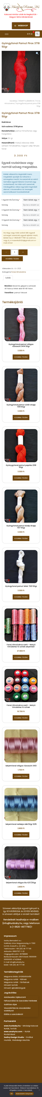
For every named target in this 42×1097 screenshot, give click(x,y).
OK (12, 1094)
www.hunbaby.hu (12, 1026)
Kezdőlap (13, 101)
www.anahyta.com (13, 1031)
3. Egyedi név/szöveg (11, 220)
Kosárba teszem (12, 259)
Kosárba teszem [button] (21, 357)
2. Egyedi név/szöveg (11, 210)
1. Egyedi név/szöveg (11, 200)
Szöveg (5, 205)
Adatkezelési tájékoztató (15, 997)
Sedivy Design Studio (14, 1037)
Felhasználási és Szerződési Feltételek (20, 1001)
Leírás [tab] (8, 278)
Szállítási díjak (10, 1004)
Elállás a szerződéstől (13, 1014)
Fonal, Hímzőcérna (18, 272)
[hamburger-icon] (6, 34)
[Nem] (39, 1090)
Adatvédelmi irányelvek (24, 1094)
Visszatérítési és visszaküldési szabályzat (17, 1009)
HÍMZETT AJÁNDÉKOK (26, 101)
